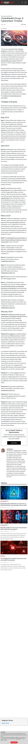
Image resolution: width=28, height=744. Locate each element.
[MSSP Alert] (7, 3)
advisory (11, 396)
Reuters (9, 278)
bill (1, 222)
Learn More (14, 443)
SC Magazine (11, 334)
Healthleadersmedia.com (8, 261)
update (16, 373)
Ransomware (4, 16)
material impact (5, 198)
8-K (5, 419)
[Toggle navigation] (25, 2)
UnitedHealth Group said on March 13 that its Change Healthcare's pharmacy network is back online (14, 240)
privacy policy (18, 738)
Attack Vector (5, 723)
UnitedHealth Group (6, 61)
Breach (10, 16)
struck (2, 153)
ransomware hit (5, 190)
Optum (14, 61)
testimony (3, 130)
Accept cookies (14, 742)
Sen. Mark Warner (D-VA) (16, 222)
